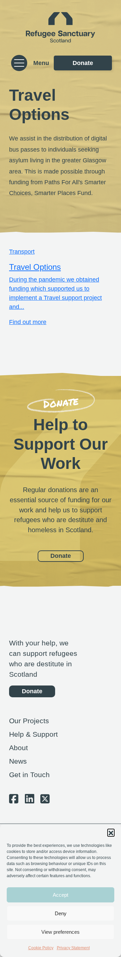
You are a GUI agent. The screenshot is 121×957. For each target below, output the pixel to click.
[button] (111, 832)
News (18, 761)
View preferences (60, 932)
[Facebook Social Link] (13, 800)
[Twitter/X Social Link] (45, 800)
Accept (60, 895)
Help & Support (33, 734)
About (18, 748)
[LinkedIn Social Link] (29, 800)
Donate (83, 63)
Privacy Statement (73, 948)
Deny (61, 913)
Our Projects (29, 721)
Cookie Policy (40, 948)
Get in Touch (29, 774)
